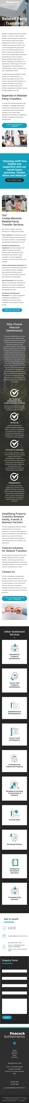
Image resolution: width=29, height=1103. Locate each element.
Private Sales (14, 820)
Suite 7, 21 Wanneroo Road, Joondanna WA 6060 (16, 945)
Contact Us (14, 1057)
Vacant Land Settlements (14, 739)
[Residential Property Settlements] (14, 644)
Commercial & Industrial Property (14, 765)
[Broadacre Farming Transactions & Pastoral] (14, 781)
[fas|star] (6, 947)
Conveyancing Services (14, 898)
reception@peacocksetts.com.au (17, 936)
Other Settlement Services (14, 633)
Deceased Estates (14, 844)
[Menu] (26, 3)
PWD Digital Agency (9, 1100)
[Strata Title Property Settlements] (14, 673)
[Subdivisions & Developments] (14, 701)
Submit (6, 1017)
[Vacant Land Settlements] (14, 728)
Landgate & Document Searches (15, 871)
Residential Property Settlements (14, 656)
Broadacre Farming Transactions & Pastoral (14, 793)
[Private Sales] (14, 809)
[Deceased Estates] (14, 834)
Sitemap (22, 1100)
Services (14, 1052)
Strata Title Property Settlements (14, 685)
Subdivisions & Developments (14, 712)
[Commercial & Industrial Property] (14, 754)
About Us (14, 1054)
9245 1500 (13, 927)
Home (14, 1050)
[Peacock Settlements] (10, 3)
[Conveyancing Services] (14, 887)
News (14, 1055)
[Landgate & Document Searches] (14, 858)
